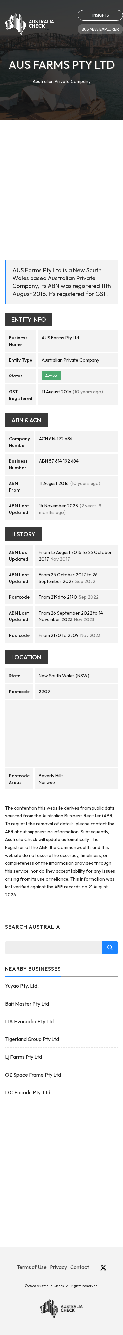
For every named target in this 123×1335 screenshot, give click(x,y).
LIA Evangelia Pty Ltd (29, 1021)
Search (110, 947)
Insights (100, 15)
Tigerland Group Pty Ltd (32, 1039)
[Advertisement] (61, 185)
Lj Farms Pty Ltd (23, 1057)
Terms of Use (32, 1267)
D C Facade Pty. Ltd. (28, 1092)
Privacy (58, 1267)
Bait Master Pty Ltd (27, 1003)
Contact (79, 1267)
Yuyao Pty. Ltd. (22, 986)
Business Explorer (100, 29)
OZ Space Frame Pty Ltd (33, 1074)
